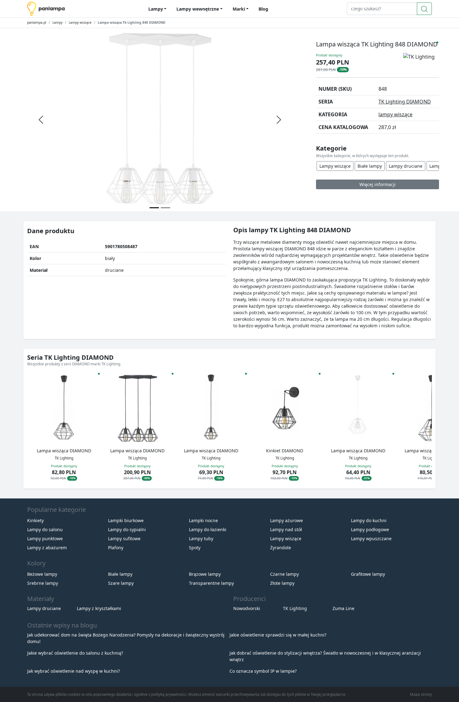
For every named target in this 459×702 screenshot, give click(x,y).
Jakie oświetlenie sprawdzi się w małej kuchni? (278, 635)
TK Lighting (295, 608)
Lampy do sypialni (127, 529)
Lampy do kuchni (369, 520)
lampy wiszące (395, 114)
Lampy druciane (405, 166)
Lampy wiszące (80, 22)
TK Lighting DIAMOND (404, 101)
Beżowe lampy (42, 574)
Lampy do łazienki (207, 529)
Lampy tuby (201, 538)
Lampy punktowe (45, 538)
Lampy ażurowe (286, 520)
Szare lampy (121, 583)
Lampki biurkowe (126, 520)
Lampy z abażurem (47, 548)
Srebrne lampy (42, 583)
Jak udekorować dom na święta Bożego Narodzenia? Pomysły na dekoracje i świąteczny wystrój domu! (126, 638)
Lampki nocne (203, 520)
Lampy (57, 22)
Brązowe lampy (205, 574)
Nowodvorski (246, 608)
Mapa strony (421, 694)
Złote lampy (282, 583)
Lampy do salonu (45, 529)
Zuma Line (343, 608)
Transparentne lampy (211, 583)
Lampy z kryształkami (99, 608)
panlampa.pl (36, 22)
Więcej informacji (377, 184)
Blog (263, 9)
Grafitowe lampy (368, 574)
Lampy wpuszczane (371, 538)
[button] (421, 428)
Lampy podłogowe (370, 529)
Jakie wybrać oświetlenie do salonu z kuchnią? (75, 653)
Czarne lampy (284, 574)
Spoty (194, 548)
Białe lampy (370, 166)
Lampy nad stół (286, 529)
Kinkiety (35, 520)
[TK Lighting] (421, 62)
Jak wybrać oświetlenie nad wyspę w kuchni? (73, 671)
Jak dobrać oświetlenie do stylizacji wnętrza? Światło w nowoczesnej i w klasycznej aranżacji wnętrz (325, 656)
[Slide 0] (154, 207)
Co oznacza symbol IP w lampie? (263, 671)
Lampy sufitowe (124, 538)
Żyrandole (280, 548)
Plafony (115, 548)
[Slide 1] (165, 207)
